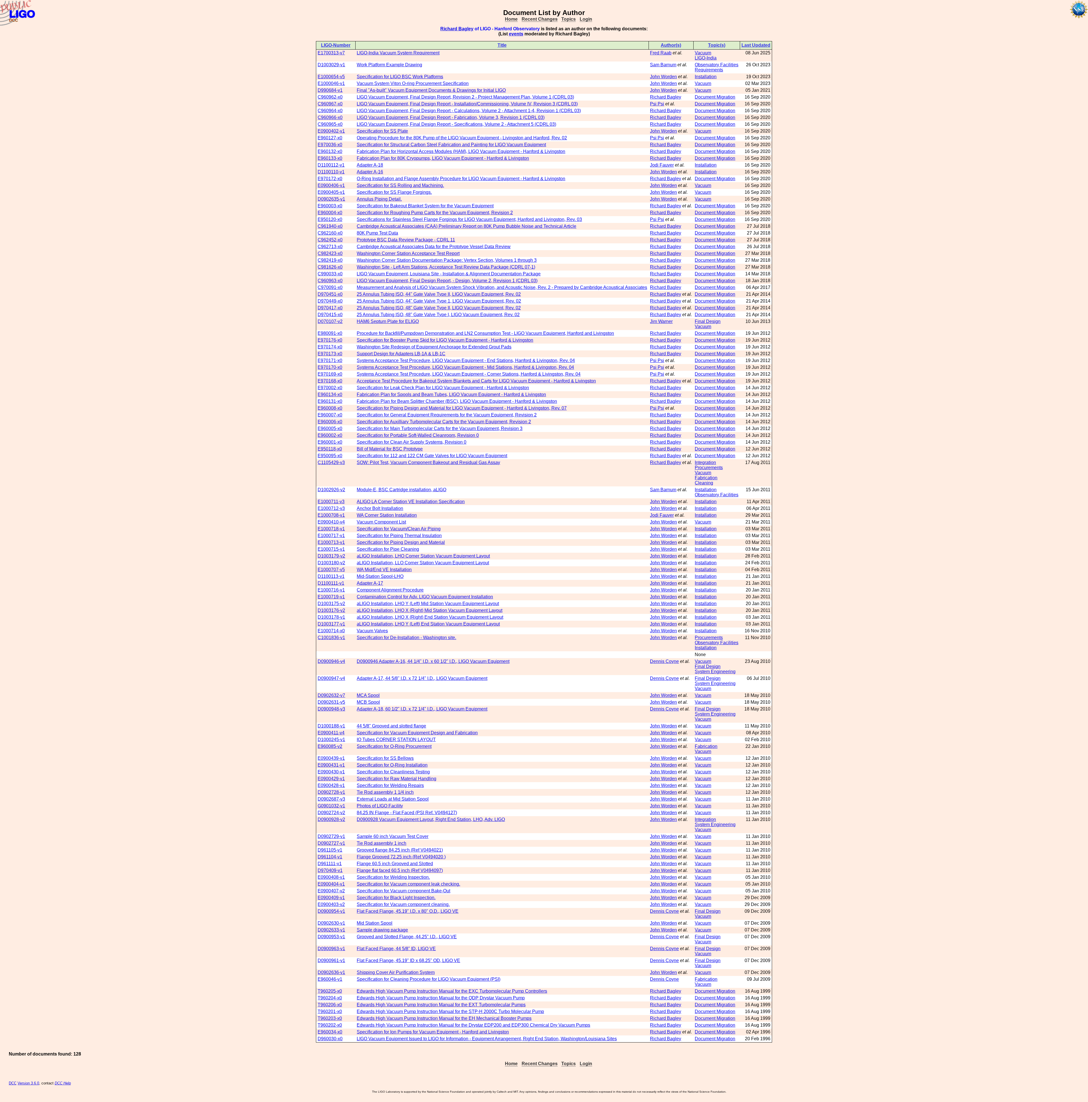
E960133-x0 (330, 158)
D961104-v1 (330, 856)
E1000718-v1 (331, 528)
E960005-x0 (330, 428)
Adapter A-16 (370, 171)
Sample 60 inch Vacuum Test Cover (392, 836)
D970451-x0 (330, 294)
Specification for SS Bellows (385, 758)
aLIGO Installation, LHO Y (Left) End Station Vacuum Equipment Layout (428, 624)
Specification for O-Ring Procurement (394, 746)
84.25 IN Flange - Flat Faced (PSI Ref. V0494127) (407, 812)
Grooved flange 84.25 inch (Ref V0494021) (400, 850)
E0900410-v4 (331, 522)
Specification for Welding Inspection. (393, 877)
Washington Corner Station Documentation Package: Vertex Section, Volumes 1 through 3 (447, 260)
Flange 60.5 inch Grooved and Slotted (395, 863)
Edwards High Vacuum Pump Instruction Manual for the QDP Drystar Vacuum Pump (441, 997)
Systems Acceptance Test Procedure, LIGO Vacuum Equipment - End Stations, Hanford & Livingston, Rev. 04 (466, 360)
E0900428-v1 (331, 785)
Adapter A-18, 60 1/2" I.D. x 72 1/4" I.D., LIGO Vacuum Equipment (422, 709)
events (516, 33)
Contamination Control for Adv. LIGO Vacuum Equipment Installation (425, 596)
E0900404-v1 (331, 884)
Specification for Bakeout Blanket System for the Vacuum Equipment (425, 205)
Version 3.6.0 (28, 1083)
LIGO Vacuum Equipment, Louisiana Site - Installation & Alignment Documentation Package (449, 273)
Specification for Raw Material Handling (396, 778)
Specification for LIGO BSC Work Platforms (400, 76)
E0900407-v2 (331, 890)
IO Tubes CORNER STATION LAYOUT (396, 739)
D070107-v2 (330, 321)
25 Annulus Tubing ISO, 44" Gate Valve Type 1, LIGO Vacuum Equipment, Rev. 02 (439, 301)
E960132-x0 (330, 151)
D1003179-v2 (331, 556)
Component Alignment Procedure (390, 590)
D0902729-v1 (331, 836)
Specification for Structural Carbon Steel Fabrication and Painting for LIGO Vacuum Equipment (451, 144)
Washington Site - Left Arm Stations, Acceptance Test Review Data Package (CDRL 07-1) (446, 267)
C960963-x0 (330, 280)
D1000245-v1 (331, 739)
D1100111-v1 (331, 583)
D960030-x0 (330, 1038)
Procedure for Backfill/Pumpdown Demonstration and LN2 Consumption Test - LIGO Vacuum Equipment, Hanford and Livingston (485, 333)
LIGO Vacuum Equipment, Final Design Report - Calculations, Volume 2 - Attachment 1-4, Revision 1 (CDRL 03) (469, 110)
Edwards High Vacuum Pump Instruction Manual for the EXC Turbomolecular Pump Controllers (452, 991)
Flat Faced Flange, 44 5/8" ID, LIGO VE (396, 948)
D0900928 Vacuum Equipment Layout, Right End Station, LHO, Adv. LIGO (431, 819)
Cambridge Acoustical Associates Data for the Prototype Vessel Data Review (434, 246)
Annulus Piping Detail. (379, 199)
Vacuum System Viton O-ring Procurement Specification (413, 83)
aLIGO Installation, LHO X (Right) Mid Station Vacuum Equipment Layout (429, 610)
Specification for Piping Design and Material (401, 542)
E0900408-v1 (331, 877)
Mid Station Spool (374, 923)
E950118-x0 (330, 448)
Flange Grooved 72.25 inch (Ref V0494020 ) (401, 856)
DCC (12, 1083)
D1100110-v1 (331, 171)
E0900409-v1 (331, 897)
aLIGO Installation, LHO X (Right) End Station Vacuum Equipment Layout (430, 617)
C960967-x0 (330, 103)
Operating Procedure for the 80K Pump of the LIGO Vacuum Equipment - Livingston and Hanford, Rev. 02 (462, 137)
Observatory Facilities (716, 64)
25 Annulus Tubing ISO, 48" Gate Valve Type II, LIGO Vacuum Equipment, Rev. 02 (439, 307)
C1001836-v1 (331, 637)
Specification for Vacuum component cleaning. (403, 904)
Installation (706, 76)
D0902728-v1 (331, 792)
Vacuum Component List (381, 522)
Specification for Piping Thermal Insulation (399, 535)
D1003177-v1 (331, 624)
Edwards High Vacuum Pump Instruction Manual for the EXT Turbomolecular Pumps (441, 1004)
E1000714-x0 (331, 630)
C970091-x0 (330, 287)
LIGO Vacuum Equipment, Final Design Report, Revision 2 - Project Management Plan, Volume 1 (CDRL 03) (465, 97)
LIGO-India (706, 58)
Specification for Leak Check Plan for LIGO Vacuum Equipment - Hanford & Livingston (443, 387)
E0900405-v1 (331, 192)
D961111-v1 (330, 863)
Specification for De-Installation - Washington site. (406, 637)
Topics (568, 19)
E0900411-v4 (331, 732)
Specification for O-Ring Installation (392, 765)
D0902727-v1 (331, 843)
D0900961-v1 (331, 960)
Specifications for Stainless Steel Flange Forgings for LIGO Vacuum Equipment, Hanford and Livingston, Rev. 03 (469, 219)
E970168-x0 (330, 380)
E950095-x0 (330, 455)
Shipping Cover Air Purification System (396, 972)
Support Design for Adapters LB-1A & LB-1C (401, 353)
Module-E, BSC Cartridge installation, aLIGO (401, 489)
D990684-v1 (330, 90)
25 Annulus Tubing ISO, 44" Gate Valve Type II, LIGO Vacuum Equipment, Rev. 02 (439, 294)
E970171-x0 (330, 360)
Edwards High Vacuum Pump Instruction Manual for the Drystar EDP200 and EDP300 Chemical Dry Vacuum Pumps (473, 1025)
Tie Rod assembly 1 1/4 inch (385, 792)
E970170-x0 (330, 367)
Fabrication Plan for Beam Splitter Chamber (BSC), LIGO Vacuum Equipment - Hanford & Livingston (457, 401)
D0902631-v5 (331, 702)
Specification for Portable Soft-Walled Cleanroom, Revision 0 (418, 435)
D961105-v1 (330, 850)
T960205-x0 (330, 991)
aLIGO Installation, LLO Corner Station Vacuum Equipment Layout (423, 562)
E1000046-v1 (331, 83)
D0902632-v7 (331, 695)
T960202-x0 (330, 1025)
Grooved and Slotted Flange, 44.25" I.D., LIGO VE (407, 936)
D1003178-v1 (331, 617)
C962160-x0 (330, 233)
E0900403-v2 (331, 904)
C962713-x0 (330, 246)
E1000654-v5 (331, 76)
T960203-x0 (330, 1018)
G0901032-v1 (331, 805)
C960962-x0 (330, 97)
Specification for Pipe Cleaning (388, 549)
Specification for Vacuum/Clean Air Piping (399, 528)
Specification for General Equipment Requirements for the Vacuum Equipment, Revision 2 (447, 414)
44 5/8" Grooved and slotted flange (391, 726)
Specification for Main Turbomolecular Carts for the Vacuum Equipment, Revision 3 (439, 428)
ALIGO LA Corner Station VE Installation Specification (411, 501)
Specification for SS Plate (382, 131)
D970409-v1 (330, 870)
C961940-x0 (330, 226)
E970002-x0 (330, 387)
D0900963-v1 (331, 948)
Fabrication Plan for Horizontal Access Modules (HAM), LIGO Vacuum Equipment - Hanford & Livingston (461, 151)
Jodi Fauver (662, 165)
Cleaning (704, 482)
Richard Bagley (456, 28)
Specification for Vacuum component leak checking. (408, 884)
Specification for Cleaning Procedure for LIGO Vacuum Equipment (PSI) (428, 979)
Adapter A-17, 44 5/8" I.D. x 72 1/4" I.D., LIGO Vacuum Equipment (422, 678)
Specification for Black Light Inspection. (396, 897)
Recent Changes (540, 19)
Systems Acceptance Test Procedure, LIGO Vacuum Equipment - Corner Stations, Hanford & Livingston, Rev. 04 (469, 374)
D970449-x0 (330, 301)
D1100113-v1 (331, 576)
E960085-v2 (330, 746)
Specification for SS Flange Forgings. (394, 192)
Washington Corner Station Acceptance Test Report (408, 253)
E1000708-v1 (331, 515)
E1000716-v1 (331, 590)
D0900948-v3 (331, 709)
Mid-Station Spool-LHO (380, 576)
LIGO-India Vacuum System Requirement (398, 52)
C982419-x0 (330, 260)
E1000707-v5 (331, 569)
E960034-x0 (330, 1031)
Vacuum (703, 52)
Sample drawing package (382, 929)
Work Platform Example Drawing (389, 64)
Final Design (708, 321)
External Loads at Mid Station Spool (393, 799)
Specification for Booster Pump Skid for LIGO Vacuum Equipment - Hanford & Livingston (445, 340)
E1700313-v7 (331, 52)
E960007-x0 (330, 414)
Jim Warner (661, 321)
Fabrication (706, 477)
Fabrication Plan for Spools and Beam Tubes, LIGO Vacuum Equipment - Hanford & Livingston (451, 394)
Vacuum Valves (372, 630)
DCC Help (63, 1083)
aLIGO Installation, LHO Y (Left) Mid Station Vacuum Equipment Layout (428, 603)
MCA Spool (368, 695)
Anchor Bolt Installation (380, 508)
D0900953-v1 (331, 936)
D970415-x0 (330, 314)
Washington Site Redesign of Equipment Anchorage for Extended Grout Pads (434, 346)
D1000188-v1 (331, 726)
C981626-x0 (330, 267)
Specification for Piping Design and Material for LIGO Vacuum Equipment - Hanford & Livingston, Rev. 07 (462, 408)
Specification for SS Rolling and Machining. (400, 185)
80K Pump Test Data (377, 233)
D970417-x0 (330, 307)
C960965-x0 (330, 124)
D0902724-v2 (331, 812)
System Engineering (715, 671)
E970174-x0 (330, 346)
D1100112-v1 (331, 165)
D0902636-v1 (331, 972)
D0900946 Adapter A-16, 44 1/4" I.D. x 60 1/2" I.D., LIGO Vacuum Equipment (433, 661)
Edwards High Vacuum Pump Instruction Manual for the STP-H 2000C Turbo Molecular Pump (450, 1011)
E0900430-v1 (331, 771)
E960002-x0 (330, 435)
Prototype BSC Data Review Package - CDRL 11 (406, 239)
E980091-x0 (330, 333)
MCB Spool (368, 702)
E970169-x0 (330, 374)
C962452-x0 (330, 239)
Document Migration (715, 97)
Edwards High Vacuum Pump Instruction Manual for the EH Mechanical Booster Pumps (444, 1018)
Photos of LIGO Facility (380, 805)
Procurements (709, 467)
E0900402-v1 (331, 131)
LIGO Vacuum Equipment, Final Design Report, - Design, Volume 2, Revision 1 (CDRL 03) (447, 280)
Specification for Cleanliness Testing (393, 771)
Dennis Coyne (664, 661)
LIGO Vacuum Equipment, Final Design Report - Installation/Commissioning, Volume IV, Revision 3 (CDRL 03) (467, 103)
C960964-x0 (330, 110)
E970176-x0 (330, 340)
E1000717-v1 (331, 535)
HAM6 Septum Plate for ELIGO (388, 321)
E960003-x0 (330, 205)
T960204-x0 (330, 997)
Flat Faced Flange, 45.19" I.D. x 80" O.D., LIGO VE (407, 911)
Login (586, 19)
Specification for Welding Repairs (390, 785)
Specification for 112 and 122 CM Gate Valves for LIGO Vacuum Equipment (432, 455)
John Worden (663, 76)
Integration (705, 462)
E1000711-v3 (331, 501)
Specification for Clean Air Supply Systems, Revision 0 (411, 442)
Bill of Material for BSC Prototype (390, 448)
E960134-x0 (330, 394)
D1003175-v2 (331, 603)
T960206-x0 (330, 1004)
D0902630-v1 (331, 923)
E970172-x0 (330, 178)
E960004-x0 (330, 212)
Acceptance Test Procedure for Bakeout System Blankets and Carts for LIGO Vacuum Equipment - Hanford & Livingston (476, 380)
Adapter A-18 (370, 165)
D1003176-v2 (331, 610)
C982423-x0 (330, 253)
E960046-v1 (330, 979)
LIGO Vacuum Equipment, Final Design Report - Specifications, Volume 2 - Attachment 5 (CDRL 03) (456, 124)
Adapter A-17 (370, 583)
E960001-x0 (330, 442)
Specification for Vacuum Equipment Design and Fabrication (417, 732)
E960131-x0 (330, 401)
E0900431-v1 (331, 765)
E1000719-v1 (331, 596)
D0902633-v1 (331, 929)
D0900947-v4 (331, 678)
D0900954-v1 (331, 911)
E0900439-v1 (331, 758)
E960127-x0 (330, 137)
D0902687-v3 (331, 799)
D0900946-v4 (331, 661)
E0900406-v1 (331, 185)
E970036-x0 (330, 144)
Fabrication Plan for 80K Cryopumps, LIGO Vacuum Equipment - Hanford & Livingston (443, 158)
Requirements (709, 69)
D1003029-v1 (331, 64)
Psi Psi (657, 103)
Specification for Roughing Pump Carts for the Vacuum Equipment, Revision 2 (435, 212)
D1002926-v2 (331, 489)
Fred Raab (661, 52)
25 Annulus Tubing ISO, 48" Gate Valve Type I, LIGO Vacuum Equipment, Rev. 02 (438, 314)
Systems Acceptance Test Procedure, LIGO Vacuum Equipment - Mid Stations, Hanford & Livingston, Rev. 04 (465, 367)
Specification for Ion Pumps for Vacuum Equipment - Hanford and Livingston (433, 1031)
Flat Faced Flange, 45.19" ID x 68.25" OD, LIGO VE (408, 960)
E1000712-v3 (331, 508)
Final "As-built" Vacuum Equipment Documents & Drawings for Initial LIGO (431, 90)
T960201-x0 (330, 1011)
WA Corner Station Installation (387, 515)
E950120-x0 (330, 219)
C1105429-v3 (331, 462)
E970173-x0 (330, 353)
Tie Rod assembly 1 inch (381, 843)
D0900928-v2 (331, 819)
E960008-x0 (330, 408)
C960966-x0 (330, 117)
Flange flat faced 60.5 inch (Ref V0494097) (400, 870)
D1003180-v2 (331, 562)
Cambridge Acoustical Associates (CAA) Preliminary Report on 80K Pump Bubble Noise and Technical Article (466, 226)
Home (511, 19)
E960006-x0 (330, 421)
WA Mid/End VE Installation (384, 569)
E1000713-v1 (331, 542)
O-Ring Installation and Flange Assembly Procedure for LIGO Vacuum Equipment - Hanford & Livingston (461, 178)
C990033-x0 (330, 273)
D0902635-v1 (331, 199)
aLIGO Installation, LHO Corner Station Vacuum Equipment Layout (423, 556)
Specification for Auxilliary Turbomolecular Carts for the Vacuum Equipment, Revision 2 (444, 421)
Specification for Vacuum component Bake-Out (403, 890)
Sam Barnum (663, 64)
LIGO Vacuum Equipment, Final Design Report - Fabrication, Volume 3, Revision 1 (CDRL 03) (451, 117)
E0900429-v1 (331, 778)
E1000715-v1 (331, 549)
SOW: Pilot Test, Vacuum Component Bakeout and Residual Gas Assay (428, 462)
